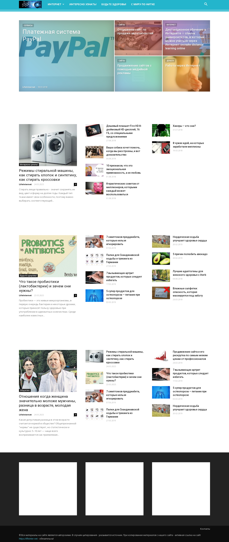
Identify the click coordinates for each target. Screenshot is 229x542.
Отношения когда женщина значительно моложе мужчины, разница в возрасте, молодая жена (47, 403)
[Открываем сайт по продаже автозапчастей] (138, 38)
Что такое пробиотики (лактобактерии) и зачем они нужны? (45, 286)
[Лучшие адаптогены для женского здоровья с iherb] (161, 275)
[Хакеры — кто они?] (161, 130)
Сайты (122, 25)
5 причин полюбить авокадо (190, 254)
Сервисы (28, 25)
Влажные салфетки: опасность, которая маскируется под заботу (188, 292)
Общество (25, 390)
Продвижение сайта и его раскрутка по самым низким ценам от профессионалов (190, 355)
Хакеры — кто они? (184, 125)
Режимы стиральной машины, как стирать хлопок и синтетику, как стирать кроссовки (48, 175)
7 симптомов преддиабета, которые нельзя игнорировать (123, 241)
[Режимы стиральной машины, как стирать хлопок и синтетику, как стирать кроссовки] (48, 145)
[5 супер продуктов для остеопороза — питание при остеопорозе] (94, 295)
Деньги (170, 61)
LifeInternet (29, 87)
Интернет (54, 4)
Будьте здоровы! (113, 4)
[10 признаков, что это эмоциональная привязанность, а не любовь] (94, 170)
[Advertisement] (114, 108)
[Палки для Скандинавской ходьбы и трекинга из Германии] (94, 259)
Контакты (205, 528)
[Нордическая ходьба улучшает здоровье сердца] (161, 241)
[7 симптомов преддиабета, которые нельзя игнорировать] (94, 241)
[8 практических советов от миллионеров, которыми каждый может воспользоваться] (94, 188)
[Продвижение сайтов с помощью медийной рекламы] (138, 74)
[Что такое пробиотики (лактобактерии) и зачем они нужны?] (48, 256)
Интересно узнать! (82, 4)
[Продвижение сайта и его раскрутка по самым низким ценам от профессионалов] (161, 356)
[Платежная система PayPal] (66, 48)
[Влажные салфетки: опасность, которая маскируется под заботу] (161, 293)
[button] (205, 4)
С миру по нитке (143, 4)
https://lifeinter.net (28, 538)
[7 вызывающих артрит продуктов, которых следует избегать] (94, 277)
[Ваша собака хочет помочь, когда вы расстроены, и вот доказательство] (94, 152)
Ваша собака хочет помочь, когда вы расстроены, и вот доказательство (123, 151)
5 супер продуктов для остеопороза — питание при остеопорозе (123, 295)
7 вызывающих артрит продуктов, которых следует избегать (124, 277)
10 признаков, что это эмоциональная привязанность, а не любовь (123, 169)
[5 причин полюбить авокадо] (161, 258)
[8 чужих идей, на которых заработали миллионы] (161, 147)
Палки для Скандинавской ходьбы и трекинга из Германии (122, 259)
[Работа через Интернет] (186, 74)
